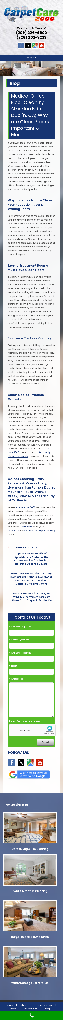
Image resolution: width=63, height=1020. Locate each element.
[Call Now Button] (31, 1015)
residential (13, 530)
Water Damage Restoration (30, 983)
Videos (12, 1008)
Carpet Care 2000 (25, 507)
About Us (25, 1005)
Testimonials (30, 1008)
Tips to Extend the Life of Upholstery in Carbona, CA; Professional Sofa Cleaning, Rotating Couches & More (31, 559)
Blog (47, 1008)
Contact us (26, 526)
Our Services (45, 1005)
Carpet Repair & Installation (30, 937)
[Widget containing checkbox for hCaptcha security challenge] (32, 730)
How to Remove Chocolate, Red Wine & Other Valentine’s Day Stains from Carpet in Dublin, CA (31, 597)
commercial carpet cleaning (39, 530)
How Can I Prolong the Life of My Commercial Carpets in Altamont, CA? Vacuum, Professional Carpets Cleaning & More (31, 579)
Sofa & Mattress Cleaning (30, 891)
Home (10, 1005)
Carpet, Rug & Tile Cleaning (30, 849)
